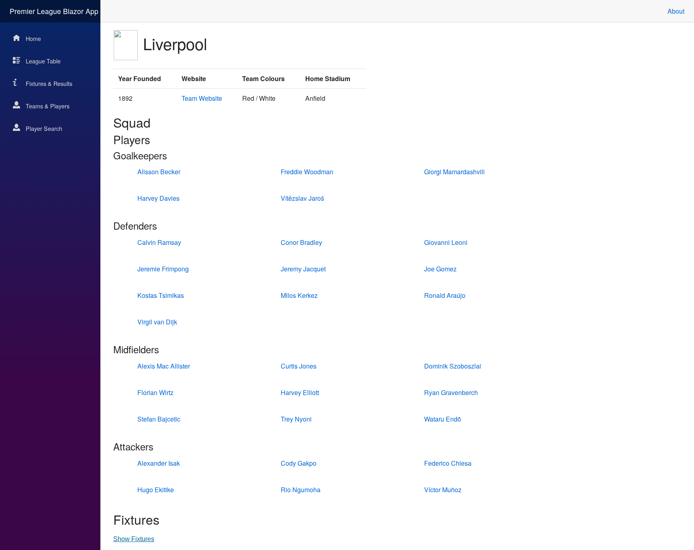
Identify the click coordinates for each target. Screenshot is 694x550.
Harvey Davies (158, 198)
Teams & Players (47, 106)
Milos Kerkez (299, 295)
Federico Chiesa (448, 463)
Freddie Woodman (307, 171)
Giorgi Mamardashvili (454, 171)
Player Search (44, 128)
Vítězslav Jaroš (302, 198)
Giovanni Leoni (445, 242)
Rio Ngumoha (300, 489)
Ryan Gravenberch (451, 392)
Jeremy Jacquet (303, 268)
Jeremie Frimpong (163, 268)
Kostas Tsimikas (160, 295)
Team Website (202, 98)
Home (33, 38)
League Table (43, 61)
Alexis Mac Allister (163, 366)
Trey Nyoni (296, 419)
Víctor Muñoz (442, 489)
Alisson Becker (158, 171)
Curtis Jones (298, 366)
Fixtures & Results (49, 83)
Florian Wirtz (155, 392)
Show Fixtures (133, 539)
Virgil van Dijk (157, 321)
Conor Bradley (301, 242)
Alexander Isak (158, 463)
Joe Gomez (440, 268)
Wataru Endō (442, 419)
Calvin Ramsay (159, 242)
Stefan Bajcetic (158, 419)
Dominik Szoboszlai (452, 366)
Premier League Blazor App (54, 11)
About (675, 11)
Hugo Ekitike (155, 489)
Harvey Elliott (300, 392)
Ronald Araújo (444, 295)
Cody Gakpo (298, 463)
